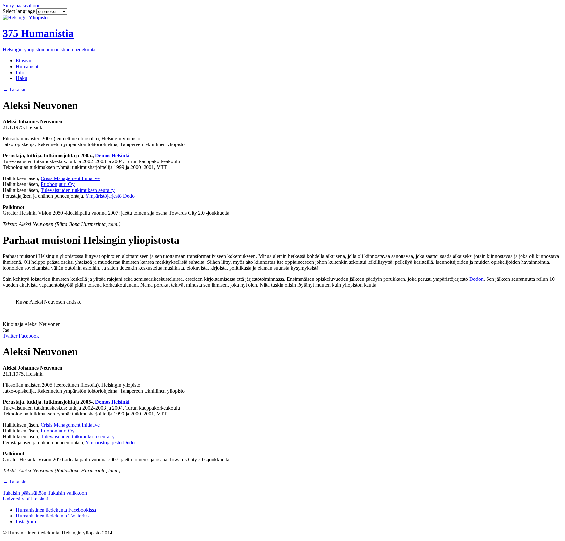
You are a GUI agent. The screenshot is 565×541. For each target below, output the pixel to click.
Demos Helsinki (112, 155)
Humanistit (27, 66)
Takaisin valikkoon (67, 493)
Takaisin (14, 89)
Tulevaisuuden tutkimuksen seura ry (78, 190)
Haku (21, 78)
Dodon (476, 279)
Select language (19, 11)
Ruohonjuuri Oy (58, 184)
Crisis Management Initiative (70, 178)
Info (20, 72)
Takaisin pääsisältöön (24, 493)
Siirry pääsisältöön (22, 5)
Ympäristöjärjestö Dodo (110, 196)
